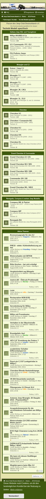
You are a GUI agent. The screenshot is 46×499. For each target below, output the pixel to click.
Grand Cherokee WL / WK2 (21, 187)
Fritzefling (26, 249)
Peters (25, 467)
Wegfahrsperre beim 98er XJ (22, 465)
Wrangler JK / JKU (18, 90)
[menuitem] (6, 12)
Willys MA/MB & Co (18, 36)
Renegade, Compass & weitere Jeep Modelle (23, 199)
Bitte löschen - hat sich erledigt (23, 264)
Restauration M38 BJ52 (20, 298)
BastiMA (25, 447)
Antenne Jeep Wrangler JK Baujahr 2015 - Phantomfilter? (25, 399)
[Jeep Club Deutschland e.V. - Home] (23, 6)
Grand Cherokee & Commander (23, 153)
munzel (25, 342)
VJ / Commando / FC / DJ (20, 44)
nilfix (24, 292)
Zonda (25, 424)
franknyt (25, 460)
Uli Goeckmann (28, 365)
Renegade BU (16, 220)
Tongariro (26, 237)
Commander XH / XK (19, 178)
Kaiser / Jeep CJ (17, 68)
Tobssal (25, 435)
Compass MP (15, 211)
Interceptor (26, 258)
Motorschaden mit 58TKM (21, 256)
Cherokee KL (15, 142)
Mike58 (25, 273)
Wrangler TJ (15, 83)
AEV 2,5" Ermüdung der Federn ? (24, 340)
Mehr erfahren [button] (16, 490)
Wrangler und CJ (23, 65)
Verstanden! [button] (14, 496)
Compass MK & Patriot (20, 202)
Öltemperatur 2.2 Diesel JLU (22, 387)
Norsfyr (25, 282)
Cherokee (23, 110)
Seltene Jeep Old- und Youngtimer (23, 32)
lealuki (25, 381)
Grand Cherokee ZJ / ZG (20, 157)
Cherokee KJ (15, 128)
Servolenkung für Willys (20, 306)
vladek (25, 299)
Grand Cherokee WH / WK (21, 171)
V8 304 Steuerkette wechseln (22, 379)
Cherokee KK (15, 135)
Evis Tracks (27, 266)
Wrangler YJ (15, 75)
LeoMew (26, 402)
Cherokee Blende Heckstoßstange (24, 371)
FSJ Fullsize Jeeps (18, 53)
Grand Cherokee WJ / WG (21, 164)
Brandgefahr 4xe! (17, 333)
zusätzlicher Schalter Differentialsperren (19, 350)
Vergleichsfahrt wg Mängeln (22, 271)
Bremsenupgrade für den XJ (22, 235)
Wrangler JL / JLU (17, 99)
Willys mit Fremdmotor (20, 314)
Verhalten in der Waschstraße (22, 323)
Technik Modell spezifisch (15, 28)
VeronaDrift (26, 414)
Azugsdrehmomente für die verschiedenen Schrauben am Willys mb (25, 410)
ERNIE (25, 372)
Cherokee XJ (15, 113)
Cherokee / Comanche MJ (21, 121)
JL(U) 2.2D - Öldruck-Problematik (24, 280)
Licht (12, 290)
